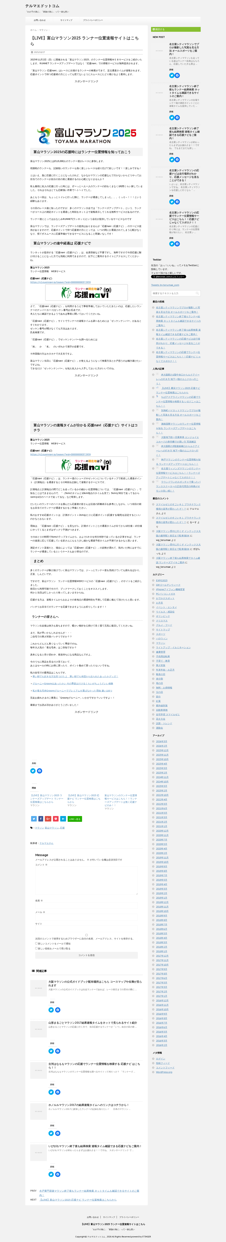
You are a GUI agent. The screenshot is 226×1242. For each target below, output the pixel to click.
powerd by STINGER (141, 1236)
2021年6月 (161, 808)
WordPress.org (164, 1072)
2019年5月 (161, 879)
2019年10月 (162, 862)
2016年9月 (161, 1013)
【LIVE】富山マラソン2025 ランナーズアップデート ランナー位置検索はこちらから (46, 798)
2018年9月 (161, 915)
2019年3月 (161, 888)
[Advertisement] (86, 104)
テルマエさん (46, 843)
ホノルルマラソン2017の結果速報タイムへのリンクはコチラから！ (88, 1105)
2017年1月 (161, 996)
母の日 (159, 683)
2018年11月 (162, 906)
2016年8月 (161, 1018)
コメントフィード (165, 1067)
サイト (38, 923)
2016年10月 (162, 1009)
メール (40, 912)
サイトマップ (66, 20)
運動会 (159, 727)
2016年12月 (162, 1000)
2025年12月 (162, 750)
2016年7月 (161, 1022)
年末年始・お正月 (165, 669)
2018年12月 (162, 902)
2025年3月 (161, 768)
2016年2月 (161, 1045)
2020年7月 (161, 839)
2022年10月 (162, 795)
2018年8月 (161, 920)
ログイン (160, 1058)
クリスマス (162, 620)
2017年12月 (162, 955)
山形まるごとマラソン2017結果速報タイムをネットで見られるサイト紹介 (92, 1022)
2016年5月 (161, 1031)
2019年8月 (161, 870)
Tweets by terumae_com (165, 285)
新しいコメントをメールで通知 (54, 943)
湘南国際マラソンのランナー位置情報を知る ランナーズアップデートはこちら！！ (178, 428)
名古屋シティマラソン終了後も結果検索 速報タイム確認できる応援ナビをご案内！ (184, 133)
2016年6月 (161, 1027)
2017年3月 (161, 987)
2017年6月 (161, 978)
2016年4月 (161, 1036)
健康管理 (160, 651)
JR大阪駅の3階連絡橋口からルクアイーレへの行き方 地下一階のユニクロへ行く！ (178, 451)
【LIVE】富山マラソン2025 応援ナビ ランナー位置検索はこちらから (83, 798)
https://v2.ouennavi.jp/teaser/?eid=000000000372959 (60, 282)
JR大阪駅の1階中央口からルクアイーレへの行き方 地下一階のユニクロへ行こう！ (178, 379)
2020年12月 (162, 830)
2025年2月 (161, 772)
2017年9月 (161, 969)
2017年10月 (162, 964)
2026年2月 (161, 745)
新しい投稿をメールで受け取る (54, 948)
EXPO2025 (161, 580)
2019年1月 (161, 897)
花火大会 (160, 718)
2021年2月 (161, 821)
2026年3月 (161, 741)
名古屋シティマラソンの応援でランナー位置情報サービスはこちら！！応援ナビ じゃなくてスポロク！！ (184, 217)
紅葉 (158, 701)
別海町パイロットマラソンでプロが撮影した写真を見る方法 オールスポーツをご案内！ (178, 415)
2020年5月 (161, 844)
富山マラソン (52, 827)
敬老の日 (160, 674)
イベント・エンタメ (166, 607)
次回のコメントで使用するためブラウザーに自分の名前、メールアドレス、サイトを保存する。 (85, 938)
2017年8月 (161, 973)
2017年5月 (161, 982)
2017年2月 (161, 991)
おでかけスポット (165, 598)
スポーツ (160, 634)
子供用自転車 (163, 656)
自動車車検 (162, 710)
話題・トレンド (164, 723)
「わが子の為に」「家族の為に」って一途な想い (113, 1229)
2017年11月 (162, 960)
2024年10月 (162, 781)
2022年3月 (161, 803)
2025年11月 (162, 754)
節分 (158, 696)
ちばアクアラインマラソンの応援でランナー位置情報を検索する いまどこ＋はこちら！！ (178, 401)
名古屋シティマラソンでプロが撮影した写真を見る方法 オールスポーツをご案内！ (184, 49)
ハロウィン (162, 638)
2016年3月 (161, 1040)
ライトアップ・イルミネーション (173, 647)
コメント (41, 864)
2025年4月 (161, 763)
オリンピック (163, 616)
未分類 (159, 678)
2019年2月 (161, 893)
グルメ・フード (164, 625)
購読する (160, 29)
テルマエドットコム (42, 5)
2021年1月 (161, 826)
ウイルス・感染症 (165, 611)
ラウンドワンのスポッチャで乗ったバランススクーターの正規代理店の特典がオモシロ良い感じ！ (178, 486)
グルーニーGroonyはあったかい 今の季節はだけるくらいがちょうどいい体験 (73, 683)
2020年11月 (162, 835)
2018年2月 (161, 946)
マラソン (39, 827)
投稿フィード (163, 1063)
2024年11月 (162, 777)
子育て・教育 (163, 660)
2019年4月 (161, 884)
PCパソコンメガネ (165, 593)
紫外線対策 (162, 705)
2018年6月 (161, 929)
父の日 (159, 692)
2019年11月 (162, 857)
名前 (39, 900)
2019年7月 (161, 875)
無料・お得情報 (164, 687)
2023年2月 (161, 790)
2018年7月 (161, 924)
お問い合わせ (40, 20)
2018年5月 (161, 933)
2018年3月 (161, 942)
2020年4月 (161, 848)
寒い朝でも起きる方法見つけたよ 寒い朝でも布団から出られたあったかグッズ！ (75, 676)
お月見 (159, 602)
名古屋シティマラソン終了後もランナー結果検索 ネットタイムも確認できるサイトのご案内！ (184, 91)
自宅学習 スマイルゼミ (168, 714)
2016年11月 (162, 1004)
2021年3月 (161, 817)
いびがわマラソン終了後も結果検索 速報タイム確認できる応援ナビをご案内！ (95, 1146)
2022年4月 (161, 799)
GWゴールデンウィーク (168, 584)
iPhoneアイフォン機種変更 (170, 589)
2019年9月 (161, 866)
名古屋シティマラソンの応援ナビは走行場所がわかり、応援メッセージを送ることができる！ (184, 175)
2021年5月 (161, 812)
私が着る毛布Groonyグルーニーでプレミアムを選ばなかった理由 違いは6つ (72, 690)
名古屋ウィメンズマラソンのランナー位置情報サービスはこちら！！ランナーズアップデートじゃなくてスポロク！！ (178, 473)
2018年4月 (161, 937)
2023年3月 (161, 786)
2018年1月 (161, 951)
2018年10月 (162, 911)
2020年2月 (161, 853)
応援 (62, 827)
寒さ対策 (160, 665)
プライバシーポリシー (93, 20)
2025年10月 (162, 759)
